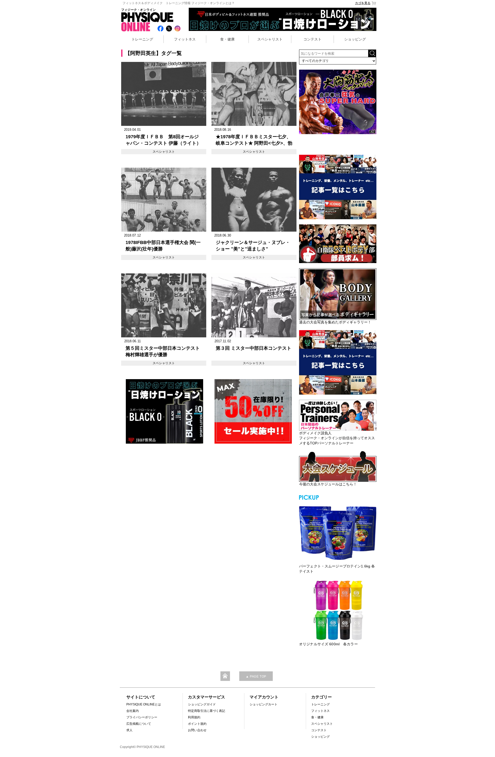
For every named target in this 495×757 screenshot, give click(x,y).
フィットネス (185, 39)
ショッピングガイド (202, 704)
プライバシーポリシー (141, 717)
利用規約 (194, 717)
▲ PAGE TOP (256, 676)
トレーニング (142, 39)
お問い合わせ (197, 730)
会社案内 (132, 711)
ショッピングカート (263, 704)
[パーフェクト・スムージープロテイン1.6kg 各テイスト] (337, 532)
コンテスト (312, 39)
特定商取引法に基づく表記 (206, 711)
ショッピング (355, 39)
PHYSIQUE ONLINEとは (143, 704)
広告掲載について (138, 724)
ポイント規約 (197, 724)
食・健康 (227, 39)
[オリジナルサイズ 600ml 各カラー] (337, 610)
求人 (129, 730)
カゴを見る (362, 3)
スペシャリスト (270, 39)
